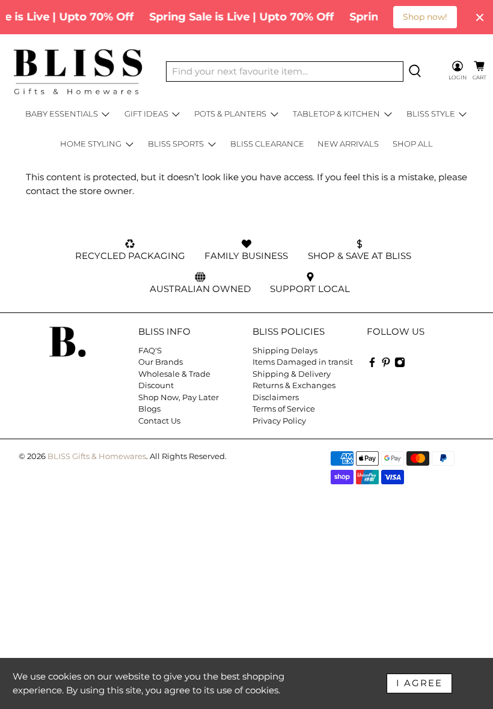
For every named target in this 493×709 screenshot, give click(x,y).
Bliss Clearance (267, 143)
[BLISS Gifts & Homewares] (77, 71)
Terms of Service (284, 408)
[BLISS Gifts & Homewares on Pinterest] (386, 365)
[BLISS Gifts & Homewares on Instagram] (399, 365)
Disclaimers (276, 397)
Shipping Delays (285, 350)
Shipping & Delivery (292, 374)
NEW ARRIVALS (348, 143)
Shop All (413, 143)
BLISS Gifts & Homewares (96, 456)
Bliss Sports (176, 143)
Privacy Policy (279, 420)
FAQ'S (150, 350)
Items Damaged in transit (303, 362)
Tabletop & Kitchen (336, 113)
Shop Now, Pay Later (178, 397)
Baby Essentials (61, 113)
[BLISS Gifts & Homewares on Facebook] (372, 365)
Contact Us (159, 420)
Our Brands (160, 362)
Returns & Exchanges (294, 385)
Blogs (149, 408)
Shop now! (425, 16)
